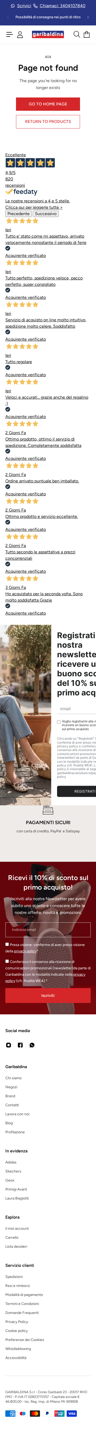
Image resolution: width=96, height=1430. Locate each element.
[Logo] (48, 35)
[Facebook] (20, 1045)
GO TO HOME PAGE (48, 103)
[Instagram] (8, 1045)
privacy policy (25, 951)
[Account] (20, 34)
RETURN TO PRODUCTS (48, 121)
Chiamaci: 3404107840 (62, 5)
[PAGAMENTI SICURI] (48, 819)
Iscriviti (48, 995)
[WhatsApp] (32, 1045)
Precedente (18, 213)
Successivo (46, 213)
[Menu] (9, 34)
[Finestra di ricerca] (76, 34)
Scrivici (24, 5)
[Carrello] (87, 34)
